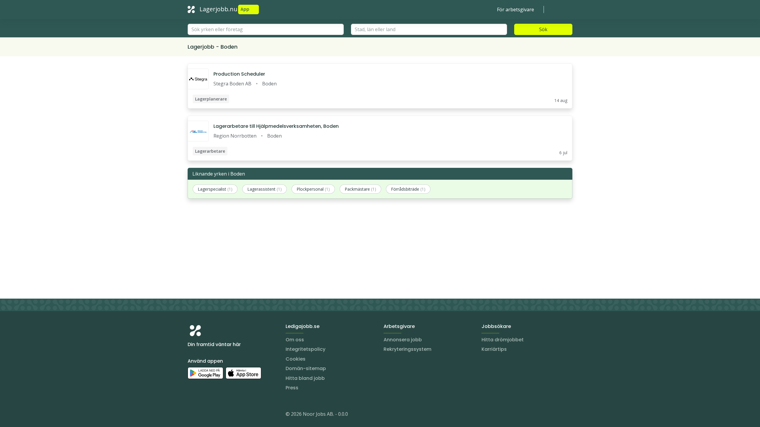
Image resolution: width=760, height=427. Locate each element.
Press (292, 387)
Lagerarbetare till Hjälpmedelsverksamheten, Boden (276, 126)
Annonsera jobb (403, 339)
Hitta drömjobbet (503, 339)
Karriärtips (494, 349)
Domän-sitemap (306, 368)
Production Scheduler (239, 74)
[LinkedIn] (204, 415)
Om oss (295, 339)
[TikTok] (228, 415)
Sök (543, 29)
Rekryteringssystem (407, 349)
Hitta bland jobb (305, 378)
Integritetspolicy (305, 349)
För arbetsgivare (515, 9)
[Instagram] (192, 415)
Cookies (295, 359)
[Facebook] (216, 415)
